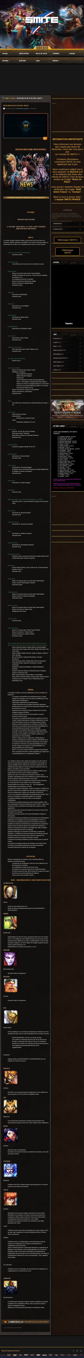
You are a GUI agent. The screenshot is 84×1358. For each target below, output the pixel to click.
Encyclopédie (24, 53)
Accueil (5, 53)
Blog (13, 98)
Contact (55, 61)
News (18, 108)
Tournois (55, 53)
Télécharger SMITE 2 (67, 240)
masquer (53, 103)
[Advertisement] (42, 80)
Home (7, 98)
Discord (5, 61)
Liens (38, 61)
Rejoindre (69, 323)
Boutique (22, 61)
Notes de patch (41, 53)
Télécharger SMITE (67, 251)
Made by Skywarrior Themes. (11, 1351)
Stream (72, 53)
